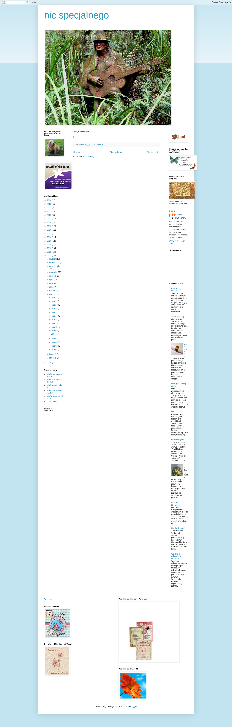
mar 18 (55, 320)
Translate (48, 599)
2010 (49, 363)
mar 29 (55, 301)
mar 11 (55, 327)
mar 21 (55, 312)
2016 (49, 237)
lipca (51, 279)
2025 (49, 204)
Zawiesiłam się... (178, 316)
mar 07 (55, 338)
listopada (53, 262)
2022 (49, 215)
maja (51, 287)
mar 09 (55, 331)
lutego (52, 354)
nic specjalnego (76, 15)
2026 (49, 200)
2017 (49, 233)
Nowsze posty (79, 152)
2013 (49, 248)
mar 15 (55, 323)
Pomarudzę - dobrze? (176, 289)
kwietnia (53, 291)
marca (52, 294)
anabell (178, 215)
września (53, 272)
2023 (49, 211)
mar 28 (55, 305)
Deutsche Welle (53, 401)
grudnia (52, 259)
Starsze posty (153, 152)
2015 (49, 241)
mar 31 (55, 297)
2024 (49, 208)
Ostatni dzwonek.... (179, 528)
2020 (49, 222)
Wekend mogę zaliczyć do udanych (177, 556)
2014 (49, 244)
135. (76, 137)
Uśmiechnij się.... (178, 440)
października (54, 266)
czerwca (53, 283)
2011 (49, 256)
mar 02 (55, 346)
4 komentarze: (98, 144)
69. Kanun (175, 502)
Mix (172, 412)
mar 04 (55, 342)
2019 (49, 226)
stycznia (53, 358)
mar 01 (55, 349)
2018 (49, 230)
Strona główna (116, 152)
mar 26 (55, 308)
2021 (49, 219)
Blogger (133, 707)
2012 (49, 252)
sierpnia (53, 276)
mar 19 (55, 316)
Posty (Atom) (88, 157)
